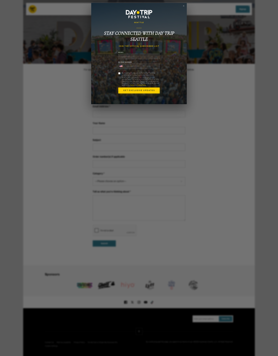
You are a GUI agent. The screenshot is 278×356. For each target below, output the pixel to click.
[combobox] (121, 66)
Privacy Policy (141, 85)
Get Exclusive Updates (139, 90)
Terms (132, 85)
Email (121, 52)
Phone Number (125, 62)
